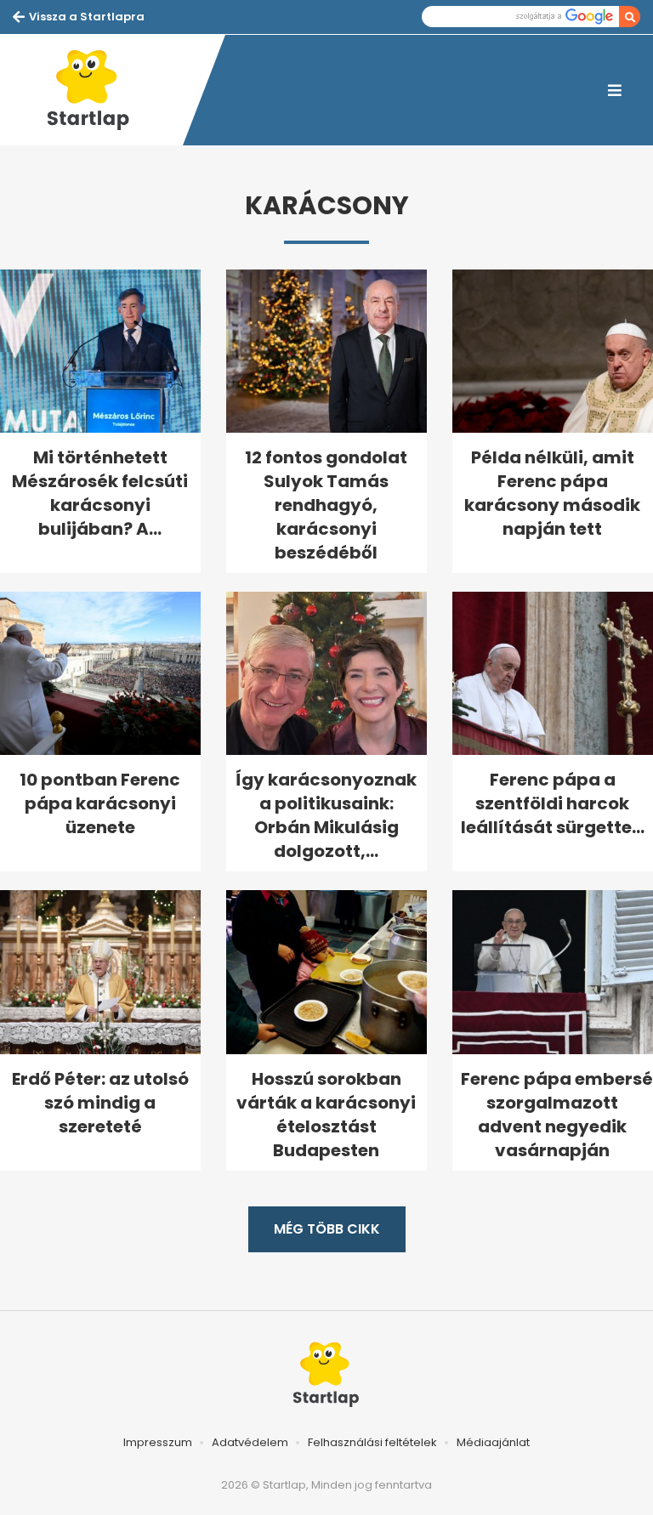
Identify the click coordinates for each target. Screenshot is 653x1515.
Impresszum (157, 1442)
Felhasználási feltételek (372, 1442)
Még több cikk (327, 1229)
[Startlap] (98, 90)
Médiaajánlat (493, 1442)
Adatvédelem (250, 1442)
